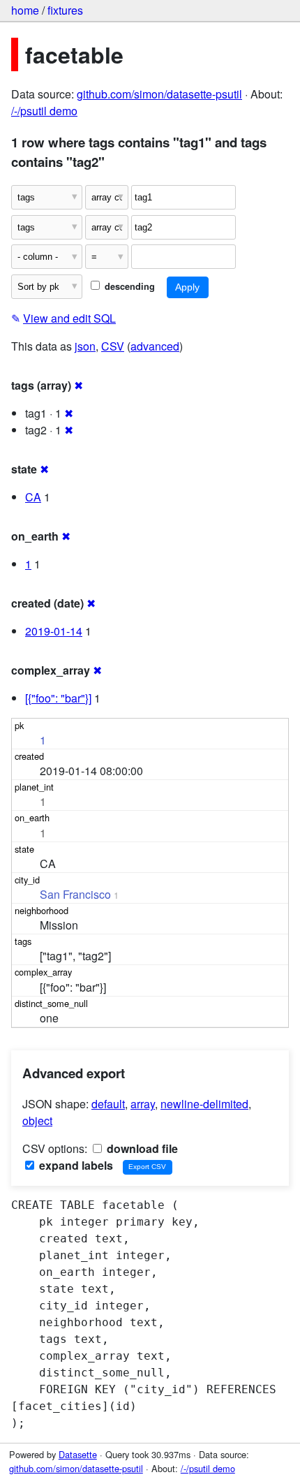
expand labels (74, 1165)
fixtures (65, 10)
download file (141, 1148)
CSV (112, 346)
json (85, 346)
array (142, 1104)
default (108, 1104)
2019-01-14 (53, 631)
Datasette (78, 1454)
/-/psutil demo (44, 111)
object (37, 1120)
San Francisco (75, 894)
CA (33, 497)
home (25, 10)
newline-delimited (204, 1104)
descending (128, 286)
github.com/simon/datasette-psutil (159, 94)
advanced (154, 346)
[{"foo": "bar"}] (58, 698)
